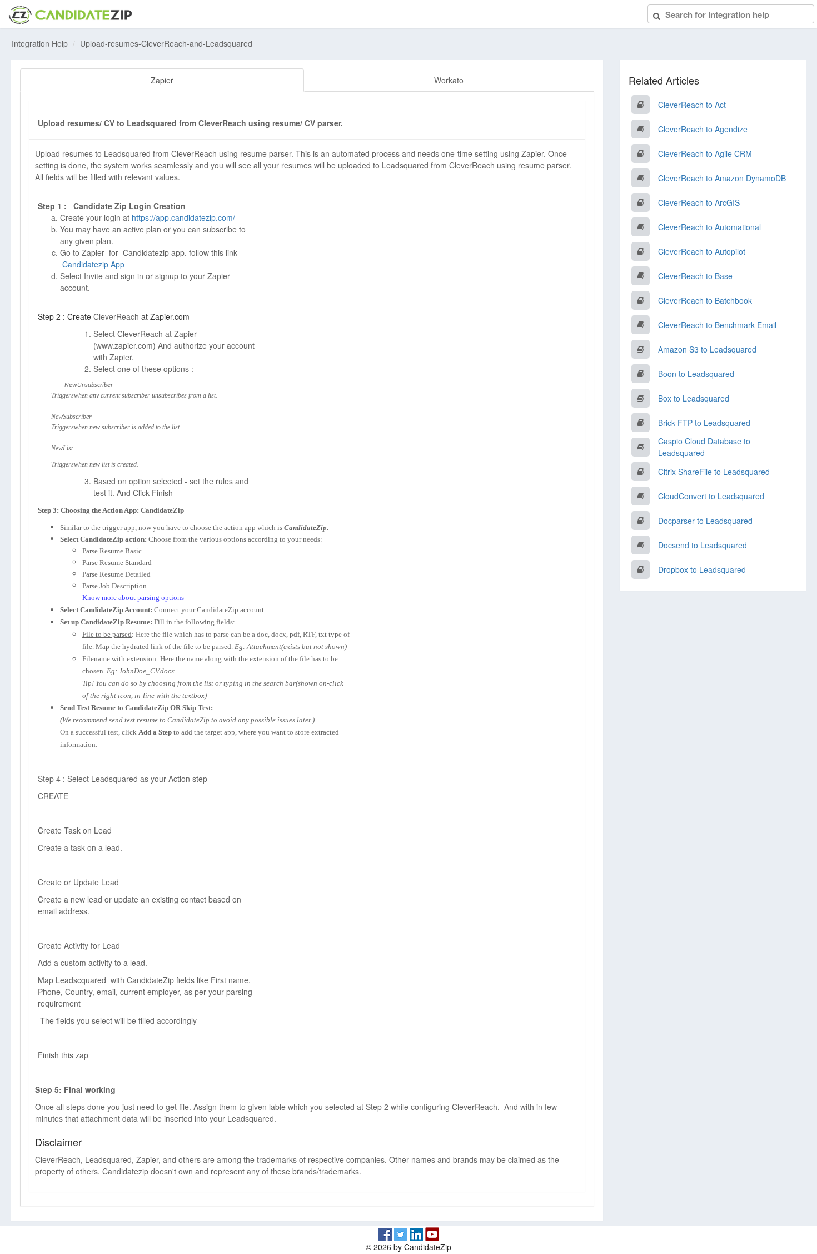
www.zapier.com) (126, 345)
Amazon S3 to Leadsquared (707, 349)
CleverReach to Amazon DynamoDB (722, 178)
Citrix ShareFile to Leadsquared (714, 471)
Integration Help (40, 43)
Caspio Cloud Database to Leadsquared (704, 446)
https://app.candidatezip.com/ (183, 217)
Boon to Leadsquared (696, 373)
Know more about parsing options (133, 597)
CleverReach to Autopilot (701, 251)
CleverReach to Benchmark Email (717, 324)
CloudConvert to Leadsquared (711, 496)
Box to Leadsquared (693, 398)
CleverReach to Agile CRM (705, 153)
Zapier (162, 80)
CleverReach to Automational (709, 226)
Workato (449, 80)
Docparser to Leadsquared (705, 520)
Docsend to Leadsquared (702, 545)
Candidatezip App (94, 264)
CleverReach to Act (692, 104)
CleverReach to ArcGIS (699, 202)
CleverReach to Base (695, 275)
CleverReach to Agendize (703, 129)
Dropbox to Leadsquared (702, 569)
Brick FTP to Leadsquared (704, 422)
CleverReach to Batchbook (705, 300)
